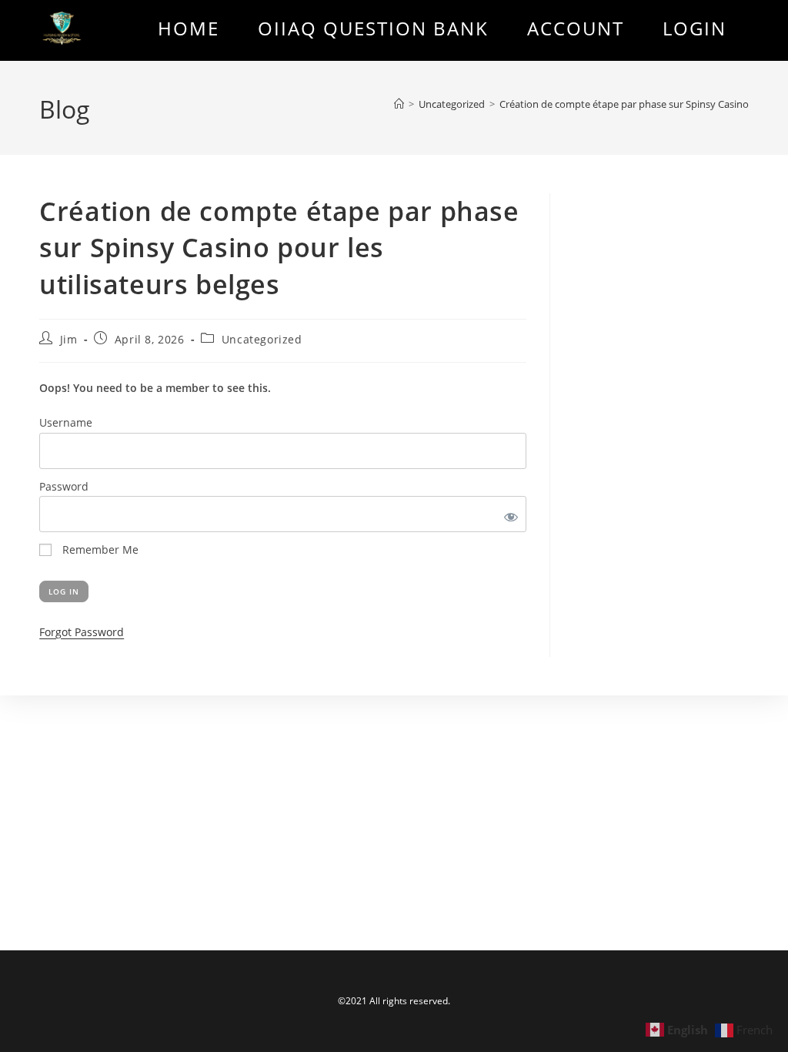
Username (65, 422)
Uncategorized (262, 339)
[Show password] (508, 514)
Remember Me (99, 549)
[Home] (399, 104)
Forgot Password (81, 632)
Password (63, 486)
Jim (69, 339)
